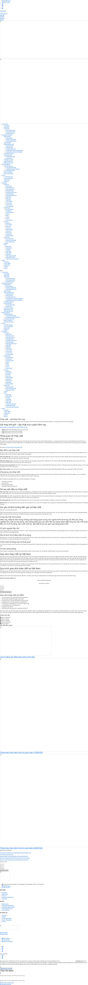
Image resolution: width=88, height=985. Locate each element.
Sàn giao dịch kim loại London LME (13, 447)
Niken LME (8, 252)
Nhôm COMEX (9, 235)
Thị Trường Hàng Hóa (9, 170)
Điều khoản (7, 180)
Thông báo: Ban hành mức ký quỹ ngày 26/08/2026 (21, 848)
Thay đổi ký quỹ (10, 133)
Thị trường (6, 125)
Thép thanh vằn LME (11, 255)
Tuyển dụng (7, 265)
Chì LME (8, 249)
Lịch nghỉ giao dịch (10, 130)
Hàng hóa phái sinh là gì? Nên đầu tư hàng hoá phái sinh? (14, 856)
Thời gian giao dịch (8, 159)
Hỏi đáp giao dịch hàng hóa (13, 169)
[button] (44, 270)
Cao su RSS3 (9, 220)
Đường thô (9, 211)
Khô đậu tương (10, 190)
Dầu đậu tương (10, 193)
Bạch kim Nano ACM (11, 240)
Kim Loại (6, 221)
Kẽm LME (8, 254)
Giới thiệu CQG (9, 145)
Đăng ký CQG (9, 147)
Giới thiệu (6, 262)
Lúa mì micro (9, 204)
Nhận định (6, 127)
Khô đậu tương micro (11, 192)
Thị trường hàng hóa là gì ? (6, 854)
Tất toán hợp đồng (10, 132)
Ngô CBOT (8, 197)
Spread (6, 243)
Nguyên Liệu (7, 207)
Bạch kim (8, 223)
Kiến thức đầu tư (6, 164)
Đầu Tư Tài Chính (8, 172)
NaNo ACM (6, 237)
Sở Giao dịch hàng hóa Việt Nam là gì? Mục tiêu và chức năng (15, 858)
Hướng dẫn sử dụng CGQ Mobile (14, 152)
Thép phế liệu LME (10, 257)
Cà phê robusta (10, 212)
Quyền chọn (9, 158)
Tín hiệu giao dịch (8, 176)
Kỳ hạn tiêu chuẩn (10, 156)
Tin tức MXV (5, 124)
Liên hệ (6, 266)
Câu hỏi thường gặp (11, 167)
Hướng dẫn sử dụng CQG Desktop (14, 150)
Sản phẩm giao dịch (9, 153)
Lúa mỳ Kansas (9, 206)
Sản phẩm (4, 183)
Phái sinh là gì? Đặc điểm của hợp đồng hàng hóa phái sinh (14, 859)
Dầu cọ (8, 214)
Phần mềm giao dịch (9, 144)
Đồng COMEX (9, 229)
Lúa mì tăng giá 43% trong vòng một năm (17, 657)
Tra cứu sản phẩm (8, 178)
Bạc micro (8, 228)
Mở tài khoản (7, 136)
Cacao (7, 217)
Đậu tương (8, 186)
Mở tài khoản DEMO (11, 139)
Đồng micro (9, 232)
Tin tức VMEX (7, 263)
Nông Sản (6, 184)
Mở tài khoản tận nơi (11, 141)
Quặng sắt (8, 234)
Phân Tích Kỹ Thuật (8, 173)
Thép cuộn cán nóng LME (12, 259)
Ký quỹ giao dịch (8, 155)
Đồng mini (8, 231)
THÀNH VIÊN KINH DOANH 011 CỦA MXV (10, 924)
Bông (7, 215)
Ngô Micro (8, 200)
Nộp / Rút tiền (7, 142)
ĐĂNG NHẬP (3, 11)
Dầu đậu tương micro (11, 195)
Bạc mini (8, 226)
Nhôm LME (9, 248)
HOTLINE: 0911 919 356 (6, 968)
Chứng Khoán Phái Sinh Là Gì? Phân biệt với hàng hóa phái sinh (15, 852)
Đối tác (6, 268)
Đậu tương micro (10, 189)
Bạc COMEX (9, 224)
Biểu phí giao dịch (8, 161)
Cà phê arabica (9, 209)
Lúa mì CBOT (9, 201)
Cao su (7, 218)
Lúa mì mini (9, 203)
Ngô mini (8, 198)
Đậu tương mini (10, 187)
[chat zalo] (0, 966)
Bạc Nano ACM (9, 238)
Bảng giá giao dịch (8, 162)
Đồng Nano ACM (10, 241)
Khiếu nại (6, 181)
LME (5, 245)
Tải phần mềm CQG (11, 149)
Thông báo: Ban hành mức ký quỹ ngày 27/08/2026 (21, 752)
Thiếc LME (8, 251)
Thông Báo (6, 128)
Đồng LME (8, 246)
